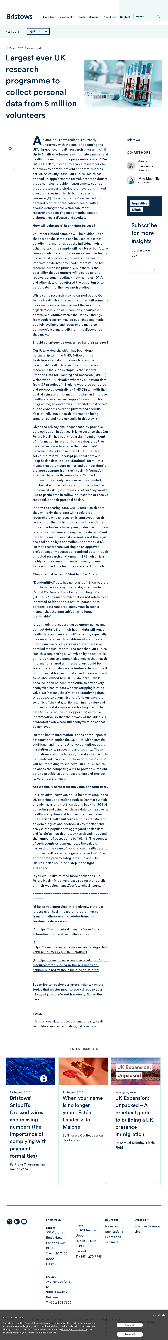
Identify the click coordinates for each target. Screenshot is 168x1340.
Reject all (129, 1325)
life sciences (42, 1021)
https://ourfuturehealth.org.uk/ (82, 885)
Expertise (48, 17)
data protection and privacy (73, 1021)
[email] (10, 148)
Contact (125, 17)
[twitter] (10, 158)
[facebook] (10, 177)
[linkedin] (10, 167)
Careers (93, 17)
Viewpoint (66, 17)
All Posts (13, 32)
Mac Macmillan (149, 178)
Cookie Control (13, 1317)
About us (109, 17)
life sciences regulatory (58, 1026)
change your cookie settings (74, 1329)
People (81, 17)
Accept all (130, 1334)
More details (159, 1315)
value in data (87, 1026)
